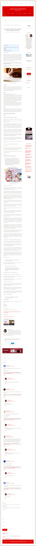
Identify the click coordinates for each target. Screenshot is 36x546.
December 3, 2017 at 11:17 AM (11, 494)
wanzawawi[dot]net (18, 9)
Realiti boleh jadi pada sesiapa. (7, 50)
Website (3, 525)
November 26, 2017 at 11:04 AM (10, 389)
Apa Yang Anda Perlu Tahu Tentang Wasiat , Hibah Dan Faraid (11, 47)
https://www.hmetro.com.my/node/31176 (9, 316)
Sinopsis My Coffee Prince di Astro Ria (16, 394)
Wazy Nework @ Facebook (29, 61)
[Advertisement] (18, 18)
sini (11, 335)
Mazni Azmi (7, 460)
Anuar (7, 482)
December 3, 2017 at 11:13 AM (11, 425)
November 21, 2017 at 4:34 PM (10, 483)
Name (3, 518)
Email (3, 522)
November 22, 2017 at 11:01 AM (10, 461)
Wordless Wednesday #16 (8, 538)
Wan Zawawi (9, 378)
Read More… (28, 48)
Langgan (13, 343)
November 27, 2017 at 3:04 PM (10, 366)
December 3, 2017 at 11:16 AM (11, 473)
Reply (4, 375)
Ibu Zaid (7, 365)
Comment (3, 509)
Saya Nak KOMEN (5, 531)
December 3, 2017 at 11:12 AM (11, 401)
